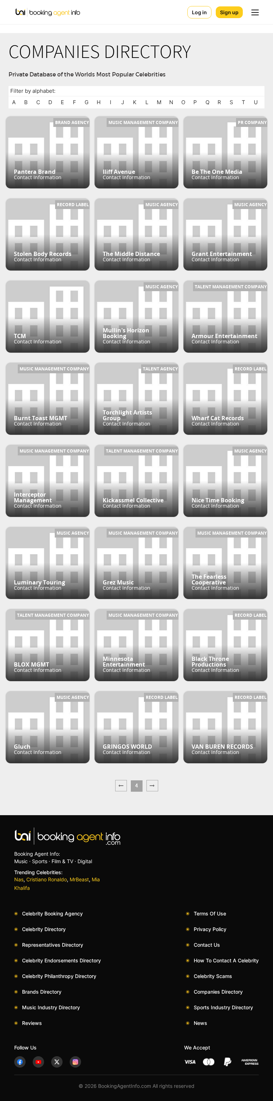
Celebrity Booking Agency (52, 913)
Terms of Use (210, 913)
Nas (18, 879)
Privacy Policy (210, 929)
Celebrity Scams (213, 976)
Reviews (32, 1023)
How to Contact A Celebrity (226, 960)
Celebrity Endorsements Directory (61, 960)
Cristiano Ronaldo (46, 879)
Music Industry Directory (51, 1007)
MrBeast (79, 879)
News (200, 1023)
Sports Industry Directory (223, 1007)
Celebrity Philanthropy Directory (59, 976)
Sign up (229, 12)
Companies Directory (218, 992)
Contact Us (207, 945)
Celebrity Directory (44, 929)
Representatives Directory (52, 945)
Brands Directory (41, 992)
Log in (199, 12)
